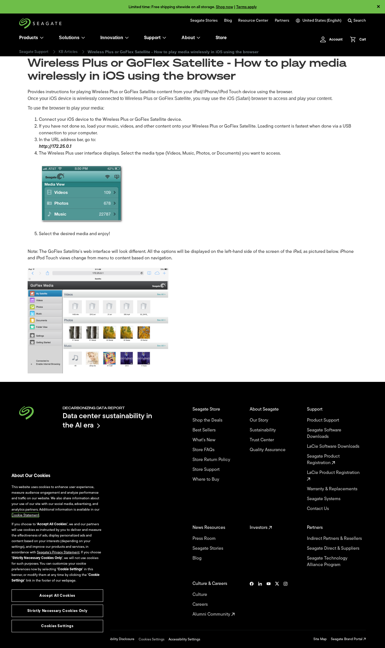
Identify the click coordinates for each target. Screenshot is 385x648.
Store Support (207, 469)
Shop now (224, 7)
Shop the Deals (209, 420)
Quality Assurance (268, 450)
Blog (228, 20)
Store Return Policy (212, 460)
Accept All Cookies (57, 595)
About (188, 37)
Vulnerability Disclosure (116, 639)
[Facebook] (252, 599)
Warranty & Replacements (333, 489)
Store (221, 37)
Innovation (111, 37)
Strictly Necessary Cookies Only (57, 611)
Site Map (320, 639)
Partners (282, 20)
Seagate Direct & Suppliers (333, 548)
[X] (277, 599)
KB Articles (68, 52)
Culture (200, 594)
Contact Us (318, 509)
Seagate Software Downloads (324, 433)
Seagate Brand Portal (347, 639)
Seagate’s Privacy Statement (58, 552)
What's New (204, 440)
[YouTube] (269, 599)
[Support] (164, 38)
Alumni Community (212, 614)
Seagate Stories (204, 20)
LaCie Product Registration (334, 472)
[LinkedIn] (260, 599)
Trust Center (262, 440)
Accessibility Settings (184, 639)
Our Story (259, 420)
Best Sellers (205, 430)
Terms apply (246, 7)
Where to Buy (206, 479)
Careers (201, 604)
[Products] (41, 38)
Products (28, 37)
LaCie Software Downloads (333, 446)
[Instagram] (285, 599)
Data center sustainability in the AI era (107, 420)
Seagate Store (207, 409)
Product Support (323, 420)
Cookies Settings (151, 639)
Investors (259, 527)
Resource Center (253, 20)
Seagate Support (33, 52)
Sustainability (263, 430)
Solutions (69, 37)
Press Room (205, 538)
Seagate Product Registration (323, 459)
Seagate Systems (324, 499)
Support (152, 37)
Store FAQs (204, 450)
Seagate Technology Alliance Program (327, 561)
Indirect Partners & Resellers (335, 538)
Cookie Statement (25, 515)
